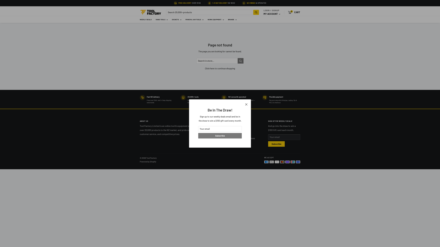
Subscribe (220, 135)
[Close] (246, 104)
